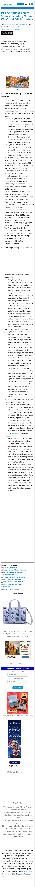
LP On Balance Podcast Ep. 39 (13, 582)
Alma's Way (6, 29)
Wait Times (17, 8)
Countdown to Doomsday (12, 579)
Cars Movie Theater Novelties (13, 572)
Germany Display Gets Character (14, 577)
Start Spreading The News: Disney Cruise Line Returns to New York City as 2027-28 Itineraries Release (17, 834)
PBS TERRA (8, 210)
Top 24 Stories (26, 8)
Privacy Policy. (27, 871)
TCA (13, 29)
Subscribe (20, 4)
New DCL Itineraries (10, 568)
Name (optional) (18, 671)
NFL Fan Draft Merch (10, 575)
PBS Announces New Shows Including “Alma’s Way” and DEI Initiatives (17, 16)
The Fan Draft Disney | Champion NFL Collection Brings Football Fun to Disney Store (17, 815)
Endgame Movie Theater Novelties (14, 570)
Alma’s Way (15, 433)
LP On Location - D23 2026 (12, 584)
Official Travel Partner (17, 664)
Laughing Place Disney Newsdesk (15, 24)
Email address (18, 679)
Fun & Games (8, 8)
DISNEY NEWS (5, 587)
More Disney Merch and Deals (17, 636)
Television (17, 29)
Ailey (19, 329)
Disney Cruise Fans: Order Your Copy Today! (17, 716)
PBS (11, 29)
